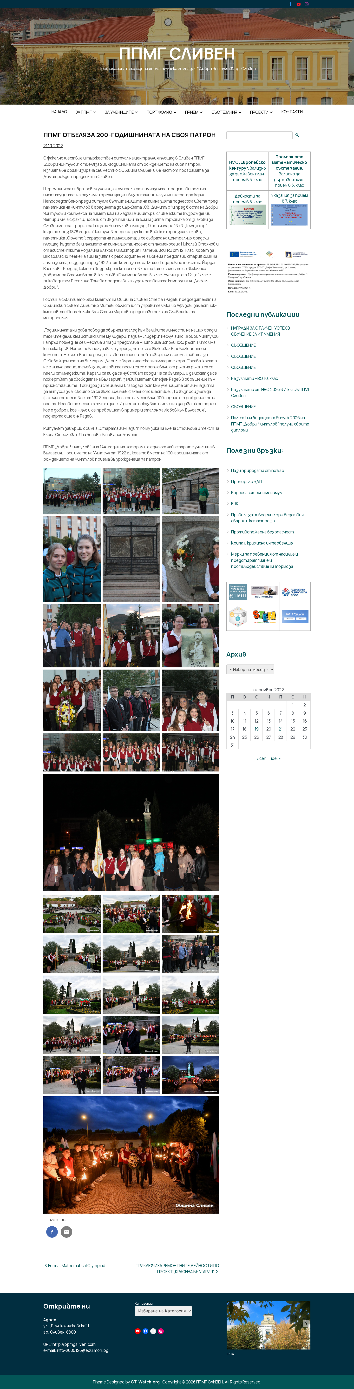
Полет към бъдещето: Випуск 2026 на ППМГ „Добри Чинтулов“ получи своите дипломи (270, 424)
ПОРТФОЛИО (159, 112)
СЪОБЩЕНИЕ (243, 345)
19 (257, 729)
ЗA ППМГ (83, 112)
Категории (144, 1303)
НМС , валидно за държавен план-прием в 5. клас (247, 171)
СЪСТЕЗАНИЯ (224, 112)
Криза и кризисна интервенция (262, 543)
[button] (306, 1323)
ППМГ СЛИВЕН (177, 53)
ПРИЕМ (191, 112)
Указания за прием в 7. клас (289, 198)
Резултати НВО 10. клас (254, 378)
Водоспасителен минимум (256, 492)
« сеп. (262, 758)
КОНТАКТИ (292, 111)
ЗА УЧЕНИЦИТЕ (119, 112)
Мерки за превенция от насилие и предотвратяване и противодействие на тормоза (264, 560)
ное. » (275, 758)
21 (281, 729)
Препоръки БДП (246, 481)
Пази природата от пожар (257, 470)
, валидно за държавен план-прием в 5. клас (289, 171)
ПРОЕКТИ (259, 112)
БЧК (234, 503)
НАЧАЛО (59, 111)
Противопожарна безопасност (262, 532)
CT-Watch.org (145, 1382)
